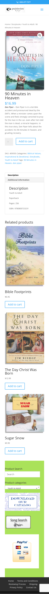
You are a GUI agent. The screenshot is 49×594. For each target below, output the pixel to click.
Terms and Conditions (27, 581)
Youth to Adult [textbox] (21, 488)
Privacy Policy (16, 587)
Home (7, 24)
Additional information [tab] (18, 180)
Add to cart (26, 141)
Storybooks (16, 24)
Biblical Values (34, 153)
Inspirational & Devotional (17, 156)
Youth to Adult (28, 24)
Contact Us (31, 587)
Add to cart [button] (15, 304)
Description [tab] (13, 175)
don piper (17, 163)
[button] (39, 35)
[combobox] (22, 487)
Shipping (33, 584)
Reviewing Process (17, 584)
